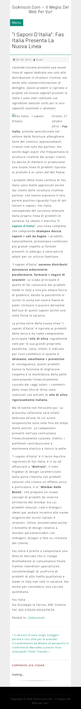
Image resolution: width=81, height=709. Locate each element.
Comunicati (36, 618)
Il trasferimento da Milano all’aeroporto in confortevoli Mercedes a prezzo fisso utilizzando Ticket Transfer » (40, 647)
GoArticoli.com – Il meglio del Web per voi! (40, 9)
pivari (39, 59)
